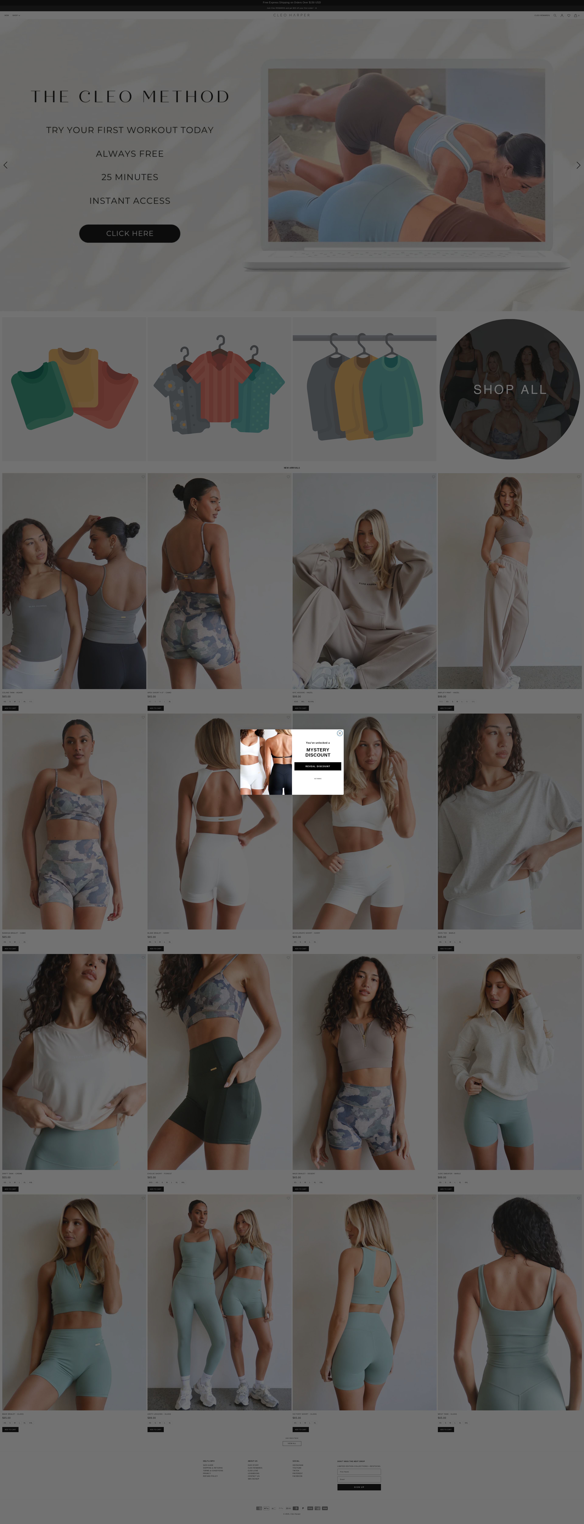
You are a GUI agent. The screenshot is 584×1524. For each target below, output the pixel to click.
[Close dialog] (339, 733)
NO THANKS (317, 778)
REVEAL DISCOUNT (318, 766)
